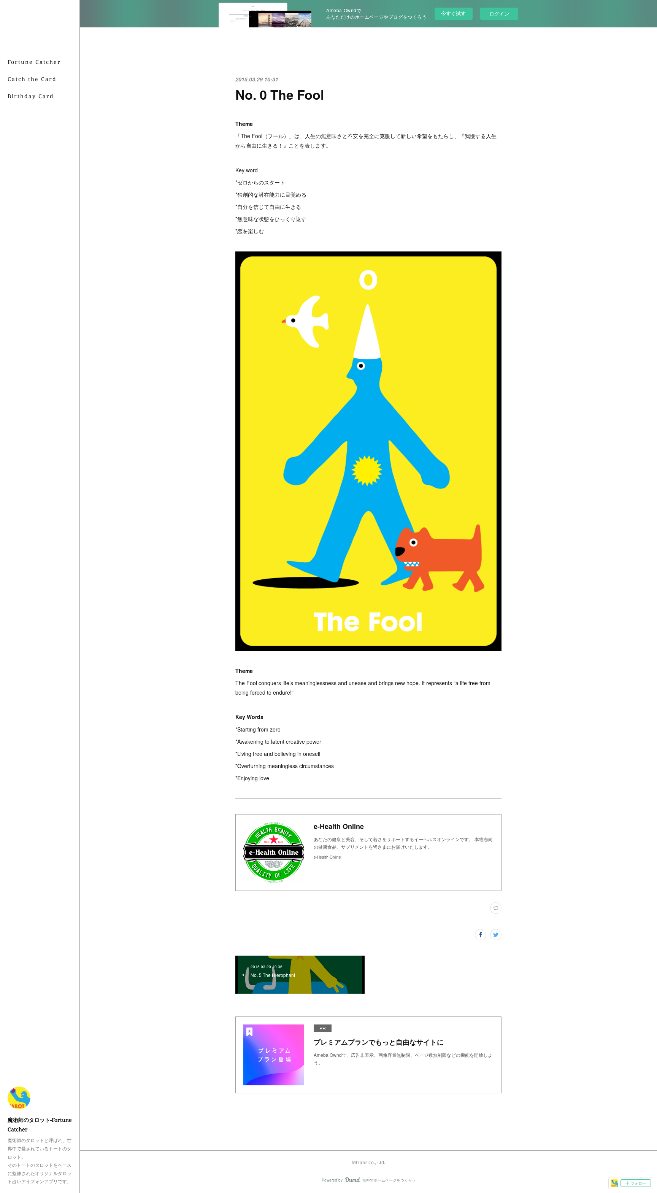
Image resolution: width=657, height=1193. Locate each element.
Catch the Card (32, 79)
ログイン (499, 13)
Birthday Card (31, 96)
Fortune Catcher (34, 61)
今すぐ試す (453, 13)
